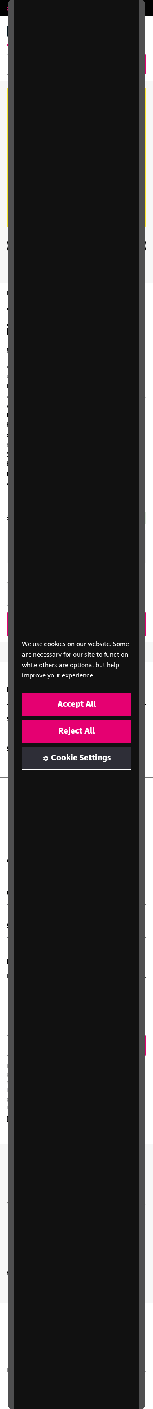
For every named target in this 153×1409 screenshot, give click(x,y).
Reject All (76, 731)
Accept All (77, 704)
